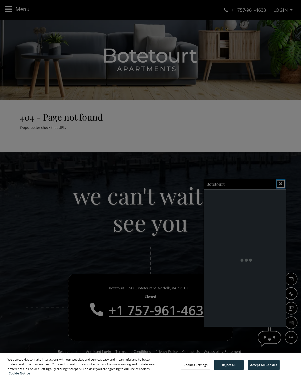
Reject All (229, 365)
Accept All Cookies (263, 365)
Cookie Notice (19, 373)
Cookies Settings (195, 365)
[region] (150, 365)
